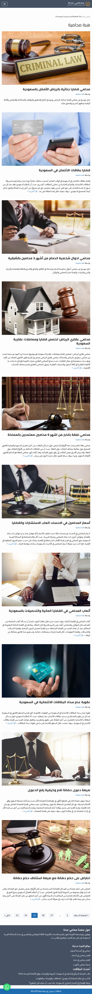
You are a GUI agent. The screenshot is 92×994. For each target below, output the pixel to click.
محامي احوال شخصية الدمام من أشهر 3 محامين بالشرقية (49, 258)
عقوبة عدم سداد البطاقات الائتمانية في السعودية (54, 702)
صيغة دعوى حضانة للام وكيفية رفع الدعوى (59, 790)
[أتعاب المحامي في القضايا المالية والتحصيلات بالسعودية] (46, 579)
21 (17, 915)
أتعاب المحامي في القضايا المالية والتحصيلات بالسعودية (49, 611)
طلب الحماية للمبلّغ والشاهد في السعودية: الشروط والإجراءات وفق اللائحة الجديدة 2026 (54, 973)
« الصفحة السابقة (81, 915)
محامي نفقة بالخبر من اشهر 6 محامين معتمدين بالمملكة (49, 435)
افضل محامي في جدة (81, 960)
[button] (7, 987)
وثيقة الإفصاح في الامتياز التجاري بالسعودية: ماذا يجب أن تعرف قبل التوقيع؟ (59, 983)
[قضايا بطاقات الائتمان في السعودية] (46, 139)
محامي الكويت (79, 964)
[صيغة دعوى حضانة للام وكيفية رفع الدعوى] (46, 759)
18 (43, 915)
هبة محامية (80, 94)
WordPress (36, 991)
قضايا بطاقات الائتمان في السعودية (64, 170)
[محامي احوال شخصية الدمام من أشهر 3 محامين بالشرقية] (46, 227)
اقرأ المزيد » (32, 191)
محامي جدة (86, 16)
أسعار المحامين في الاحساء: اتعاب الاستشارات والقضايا (51, 523)
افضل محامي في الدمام (81, 955)
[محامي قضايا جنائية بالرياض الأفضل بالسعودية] (46, 58)
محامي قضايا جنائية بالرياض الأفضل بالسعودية (56, 89)
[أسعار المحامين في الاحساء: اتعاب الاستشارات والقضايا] (46, 491)
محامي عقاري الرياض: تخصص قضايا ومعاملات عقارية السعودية (51, 341)
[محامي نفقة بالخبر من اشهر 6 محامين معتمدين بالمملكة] (46, 403)
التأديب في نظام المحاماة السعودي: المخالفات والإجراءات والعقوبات (63, 978)
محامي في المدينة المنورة (80, 950)
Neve (58, 991)
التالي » (7, 915)
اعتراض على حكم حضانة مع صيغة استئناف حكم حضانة (51, 878)
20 (26, 915)
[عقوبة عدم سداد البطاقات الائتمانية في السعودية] (46, 671)
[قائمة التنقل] (4, 4)
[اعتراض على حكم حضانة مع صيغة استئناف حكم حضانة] (46, 847)
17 (51, 915)
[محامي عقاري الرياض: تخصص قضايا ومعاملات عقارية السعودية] (46, 308)
